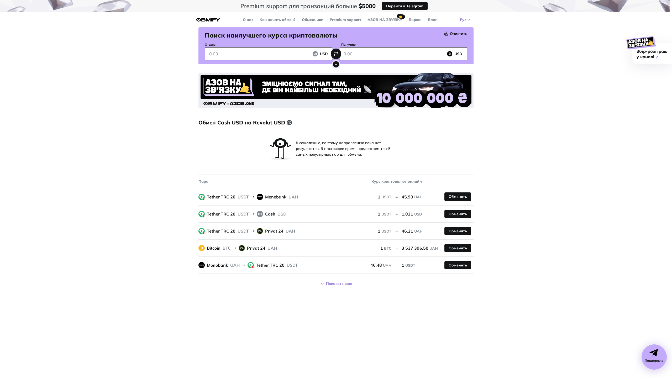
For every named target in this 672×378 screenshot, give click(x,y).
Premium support (345, 19)
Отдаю (210, 44)
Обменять (458, 196)
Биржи (415, 19)
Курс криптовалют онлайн (396, 181)
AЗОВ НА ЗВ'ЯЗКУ (385, 19)
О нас (248, 19)
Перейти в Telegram (404, 6)
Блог (432, 19)
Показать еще (339, 283)
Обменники (312, 19)
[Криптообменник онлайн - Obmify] (208, 19)
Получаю (348, 44)
